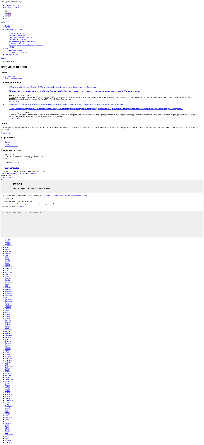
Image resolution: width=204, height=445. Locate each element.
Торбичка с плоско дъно (18, 35)
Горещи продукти (7, 173)
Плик (11, 31)
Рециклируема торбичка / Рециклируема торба (26, 45)
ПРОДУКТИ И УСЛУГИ (14, 29)
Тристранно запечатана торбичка (21, 37)
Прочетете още (14, 101)
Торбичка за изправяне (17, 39)
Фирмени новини (15, 50)
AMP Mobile (31, 173)
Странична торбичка (16, 43)
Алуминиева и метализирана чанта (22, 41)
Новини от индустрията (18, 52)
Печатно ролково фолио (18, 33)
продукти (8, 144)
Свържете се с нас (11, 54)
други (11, 47)
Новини (8, 49)
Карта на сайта (20, 173)
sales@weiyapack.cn (12, 168)
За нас (7, 28)
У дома (7, 26)
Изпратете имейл (7, 177)
